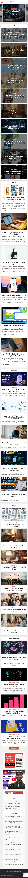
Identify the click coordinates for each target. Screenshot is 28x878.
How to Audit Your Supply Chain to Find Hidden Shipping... (14, 496)
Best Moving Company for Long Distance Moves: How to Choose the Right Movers (14, 833)
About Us (3, 874)
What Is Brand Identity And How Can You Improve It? (14, 263)
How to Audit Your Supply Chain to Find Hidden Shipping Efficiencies (13, 860)
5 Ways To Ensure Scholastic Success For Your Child (14, 632)
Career (14, 93)
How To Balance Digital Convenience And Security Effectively (14, 127)
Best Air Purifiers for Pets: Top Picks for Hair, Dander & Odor (13, 855)
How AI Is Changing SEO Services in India (14, 12)
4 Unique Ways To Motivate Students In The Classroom (14, 610)
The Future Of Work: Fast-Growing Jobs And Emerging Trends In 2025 (14, 142)
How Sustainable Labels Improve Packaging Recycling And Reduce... (14, 81)
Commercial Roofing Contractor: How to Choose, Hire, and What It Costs (13, 844)
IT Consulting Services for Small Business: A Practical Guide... (14, 444)
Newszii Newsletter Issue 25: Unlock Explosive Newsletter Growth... (14, 712)
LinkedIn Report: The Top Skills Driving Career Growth (14, 97)
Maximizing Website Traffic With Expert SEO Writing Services (14, 233)
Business (14, 124)
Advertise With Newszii (18, 874)
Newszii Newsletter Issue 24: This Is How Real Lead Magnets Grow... (14, 737)
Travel (14, 48)
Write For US (13, 875)
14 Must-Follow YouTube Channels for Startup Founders (14, 36)
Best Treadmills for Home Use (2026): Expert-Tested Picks (14, 865)
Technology (14, 387)
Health (14, 63)
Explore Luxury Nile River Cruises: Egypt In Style (14, 51)
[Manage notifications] (24, 874)
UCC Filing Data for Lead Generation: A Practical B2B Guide (14, 418)
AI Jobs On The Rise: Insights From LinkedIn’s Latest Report (14, 157)
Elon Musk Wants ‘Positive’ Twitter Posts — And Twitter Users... (14, 173)
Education (10, 32)
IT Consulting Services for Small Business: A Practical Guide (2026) (13, 827)
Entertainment (14, 169)
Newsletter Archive (14, 655)
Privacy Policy (9, 874)
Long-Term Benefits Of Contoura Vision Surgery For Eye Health (14, 66)
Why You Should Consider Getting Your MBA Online (14, 568)
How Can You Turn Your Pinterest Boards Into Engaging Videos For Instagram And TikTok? (14, 199)
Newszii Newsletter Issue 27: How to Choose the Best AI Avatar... (14, 659)
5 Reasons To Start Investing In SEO (14, 325)
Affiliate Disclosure (5, 875)
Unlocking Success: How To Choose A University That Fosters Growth (14, 589)
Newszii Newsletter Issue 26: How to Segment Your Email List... (14, 685)
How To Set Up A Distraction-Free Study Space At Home (14, 112)
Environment (14, 78)
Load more (14, 748)
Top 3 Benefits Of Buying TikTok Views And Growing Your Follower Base (14, 355)
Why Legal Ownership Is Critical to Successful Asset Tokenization (14, 390)
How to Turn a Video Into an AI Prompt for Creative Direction (14, 470)
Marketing (14, 9)
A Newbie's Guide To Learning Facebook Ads (14, 295)
